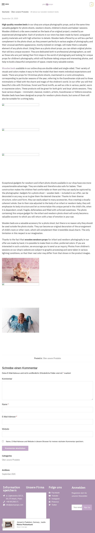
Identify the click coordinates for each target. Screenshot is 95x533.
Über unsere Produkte (20, 12)
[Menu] (3, 4)
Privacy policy (33, 500)
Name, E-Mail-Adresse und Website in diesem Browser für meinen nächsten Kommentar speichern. (45, 441)
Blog (30, 495)
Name (5, 404)
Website (5, 429)
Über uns (31, 506)
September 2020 (8, 474)
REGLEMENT (33, 512)
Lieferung (31, 517)
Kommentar (7, 379)
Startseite (5, 12)
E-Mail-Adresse (9, 417)
